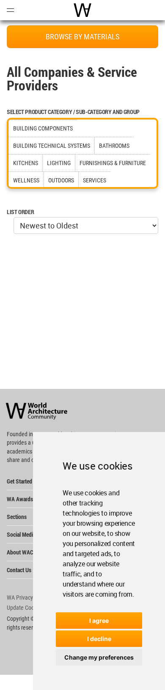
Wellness (26, 180)
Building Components (43, 128)
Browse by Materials (82, 36)
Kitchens (25, 163)
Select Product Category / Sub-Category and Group (73, 112)
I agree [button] (99, 620)
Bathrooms (114, 145)
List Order (20, 212)
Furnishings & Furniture (113, 163)
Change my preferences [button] (99, 657)
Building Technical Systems (51, 145)
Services (94, 180)
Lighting (59, 163)
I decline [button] (99, 638)
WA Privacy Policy (27, 597)
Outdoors (61, 180)
